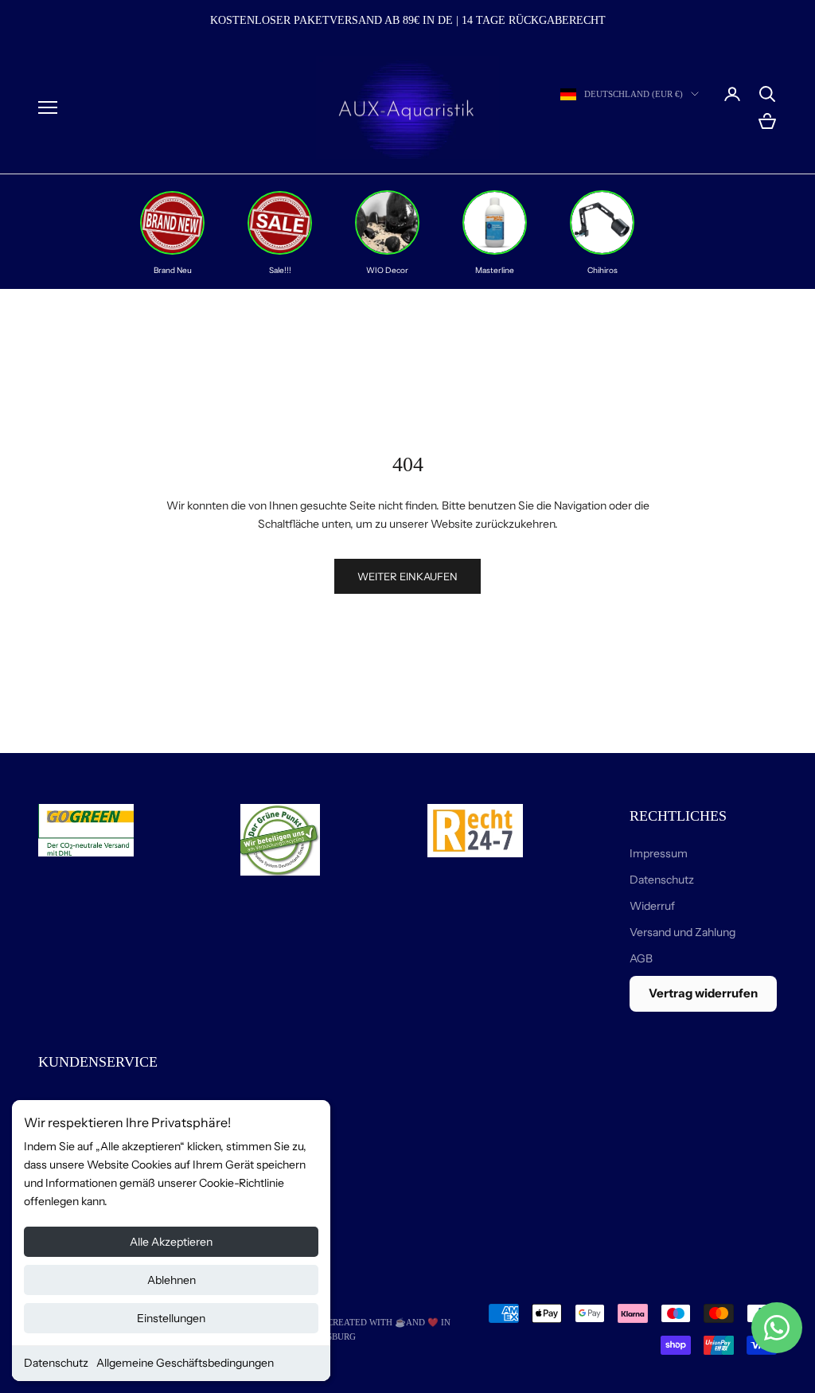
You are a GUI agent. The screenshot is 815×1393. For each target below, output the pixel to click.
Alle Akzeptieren (171, 1242)
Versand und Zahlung (682, 932)
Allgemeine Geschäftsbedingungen (185, 1363)
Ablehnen (171, 1280)
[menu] (47, 107)
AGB (641, 958)
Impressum (659, 853)
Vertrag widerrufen (703, 993)
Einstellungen (171, 1318)
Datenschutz (56, 1363)
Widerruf (652, 906)
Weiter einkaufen (407, 576)
